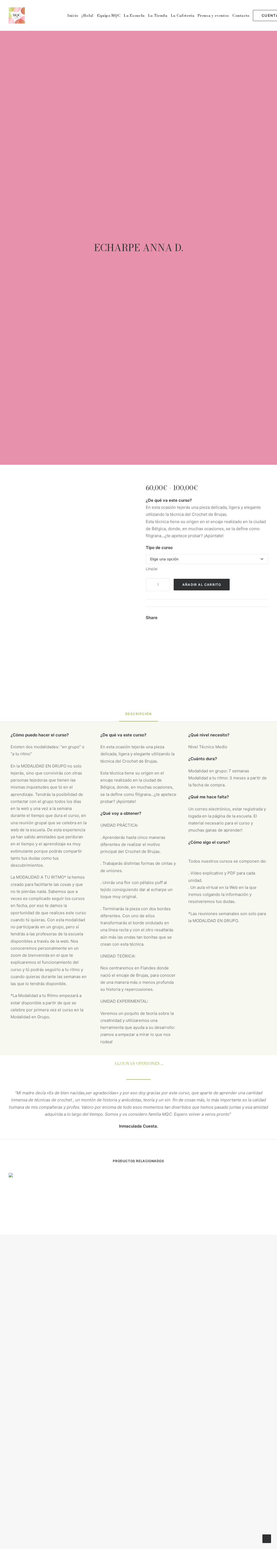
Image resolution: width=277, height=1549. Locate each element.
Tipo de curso (159, 547)
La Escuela (134, 15)
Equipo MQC (109, 15)
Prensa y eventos (213, 15)
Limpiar (152, 569)
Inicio (72, 15)
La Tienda (157, 15)
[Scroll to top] (266, 1538)
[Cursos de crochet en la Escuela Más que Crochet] (17, 15)
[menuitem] (73, 15)
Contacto (241, 15)
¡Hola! (88, 15)
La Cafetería (182, 15)
